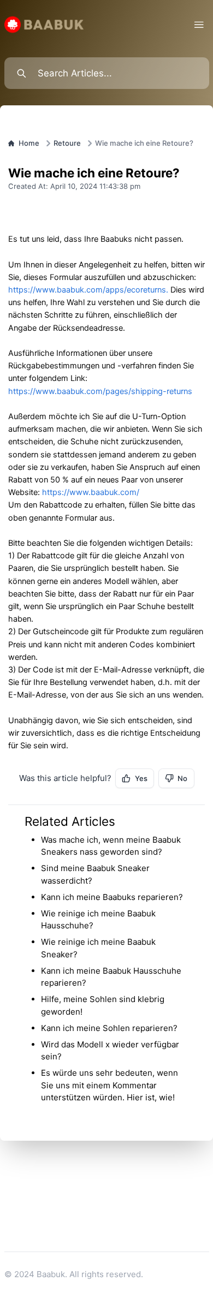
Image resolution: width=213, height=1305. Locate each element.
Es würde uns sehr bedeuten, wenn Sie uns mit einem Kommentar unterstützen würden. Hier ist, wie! (109, 1085)
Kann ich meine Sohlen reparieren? (109, 1028)
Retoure (67, 143)
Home (29, 143)
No (182, 778)
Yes (141, 778)
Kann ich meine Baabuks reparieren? (112, 897)
